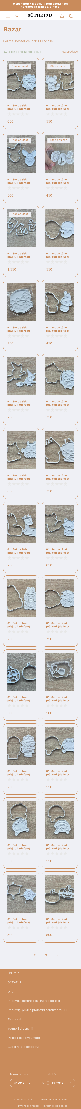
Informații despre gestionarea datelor (34, 1000)
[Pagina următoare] (57, 955)
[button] (8, 15)
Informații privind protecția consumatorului (37, 1010)
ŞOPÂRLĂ (15, 982)
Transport (14, 1019)
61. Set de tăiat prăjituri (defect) (18, 107)
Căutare (13, 973)
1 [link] (24, 955)
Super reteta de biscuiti (24, 1046)
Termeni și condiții (20, 1028)
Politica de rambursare (24, 1037)
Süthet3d (29, 1100)
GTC (11, 991)
